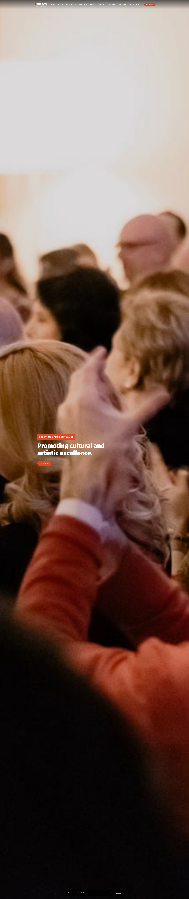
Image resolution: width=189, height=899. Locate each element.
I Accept (118, 893)
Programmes (70, 4)
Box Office (112, 4)
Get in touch (149, 4)
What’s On (82, 4)
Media (92, 4)
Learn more (44, 463)
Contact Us (122, 4)
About (60, 4)
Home (53, 4)
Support (101, 4)
